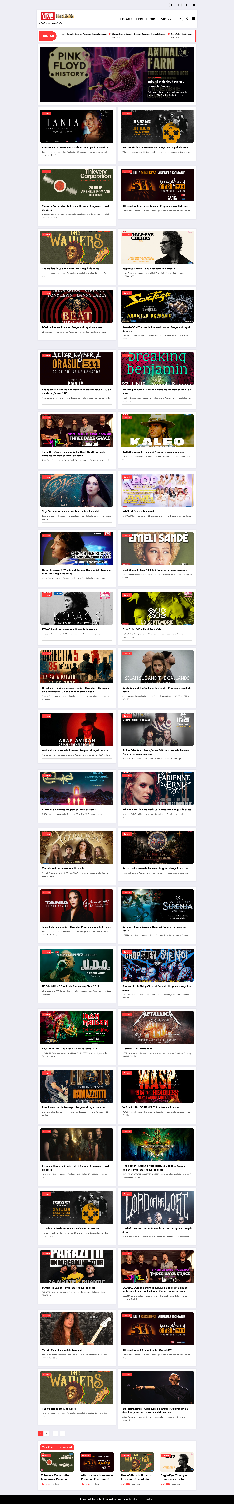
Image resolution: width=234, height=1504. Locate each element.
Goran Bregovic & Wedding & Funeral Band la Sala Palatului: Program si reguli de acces (76, 571)
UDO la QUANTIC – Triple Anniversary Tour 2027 (70, 986)
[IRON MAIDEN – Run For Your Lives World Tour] (76, 1027)
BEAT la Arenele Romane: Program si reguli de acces (133, 34)
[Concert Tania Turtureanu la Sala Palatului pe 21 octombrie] (76, 126)
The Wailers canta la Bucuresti (59, 1409)
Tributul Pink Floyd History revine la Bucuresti (166, 83)
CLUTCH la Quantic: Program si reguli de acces (69, 809)
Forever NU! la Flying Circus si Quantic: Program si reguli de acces (156, 988)
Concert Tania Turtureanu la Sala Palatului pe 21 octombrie (75, 147)
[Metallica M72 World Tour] (157, 1027)
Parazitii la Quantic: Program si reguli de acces (68, 1287)
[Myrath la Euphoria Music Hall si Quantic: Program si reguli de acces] (76, 1144)
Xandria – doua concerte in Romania (63, 868)
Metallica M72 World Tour (137, 1048)
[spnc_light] (187, 18)
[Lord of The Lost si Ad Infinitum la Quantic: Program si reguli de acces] (157, 1207)
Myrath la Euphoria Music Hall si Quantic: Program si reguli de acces (75, 1167)
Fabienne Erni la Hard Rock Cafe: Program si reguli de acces (156, 809)
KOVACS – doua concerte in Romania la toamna (69, 629)
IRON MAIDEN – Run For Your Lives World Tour (69, 1048)
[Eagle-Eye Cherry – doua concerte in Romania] (157, 247)
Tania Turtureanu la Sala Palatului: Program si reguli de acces (76, 927)
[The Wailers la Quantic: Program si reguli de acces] (76, 247)
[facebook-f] (171, 5)
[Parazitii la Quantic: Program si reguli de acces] (76, 1266)
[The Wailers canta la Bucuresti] (76, 1387)
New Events (126, 18)
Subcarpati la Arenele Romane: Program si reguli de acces (155, 868)
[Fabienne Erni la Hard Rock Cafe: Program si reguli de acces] (157, 788)
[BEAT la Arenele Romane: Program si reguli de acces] (76, 306)
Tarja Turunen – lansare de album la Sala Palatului (70, 511)
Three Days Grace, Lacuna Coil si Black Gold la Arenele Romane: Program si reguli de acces (73, 453)
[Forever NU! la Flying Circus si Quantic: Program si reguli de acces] (157, 964)
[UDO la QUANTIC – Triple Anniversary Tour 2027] (76, 964)
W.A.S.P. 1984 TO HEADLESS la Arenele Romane (150, 1107)
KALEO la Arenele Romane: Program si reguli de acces (153, 452)
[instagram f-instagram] (179, 5)
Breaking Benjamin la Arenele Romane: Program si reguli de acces (156, 391)
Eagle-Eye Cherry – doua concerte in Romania (83, 34)
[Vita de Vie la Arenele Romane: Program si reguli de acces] (157, 126)
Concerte (151, 77)
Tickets (139, 18)
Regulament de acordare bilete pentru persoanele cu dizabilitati (109, 1498)
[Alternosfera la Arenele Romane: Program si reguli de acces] (157, 184)
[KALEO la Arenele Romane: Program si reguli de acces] (157, 430)
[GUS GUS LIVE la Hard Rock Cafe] (157, 607)
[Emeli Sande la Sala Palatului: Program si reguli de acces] (157, 548)
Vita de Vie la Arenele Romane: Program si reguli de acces (155, 147)
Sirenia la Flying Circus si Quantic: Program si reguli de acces (154, 928)
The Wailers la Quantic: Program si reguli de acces (70, 268)
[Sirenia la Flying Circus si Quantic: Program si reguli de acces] (157, 905)
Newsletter (151, 18)
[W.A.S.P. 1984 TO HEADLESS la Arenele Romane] (157, 1086)
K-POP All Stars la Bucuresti (138, 511)
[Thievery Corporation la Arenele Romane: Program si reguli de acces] (76, 184)
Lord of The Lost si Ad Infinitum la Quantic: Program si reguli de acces (157, 1230)
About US (166, 18)
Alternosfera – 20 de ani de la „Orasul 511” (147, 1350)
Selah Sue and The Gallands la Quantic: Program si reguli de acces (156, 689)
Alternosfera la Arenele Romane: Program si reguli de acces (156, 206)
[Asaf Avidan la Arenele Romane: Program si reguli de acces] (76, 729)
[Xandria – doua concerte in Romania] (76, 846)
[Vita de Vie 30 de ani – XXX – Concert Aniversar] (76, 1207)
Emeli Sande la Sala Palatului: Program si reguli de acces (154, 570)
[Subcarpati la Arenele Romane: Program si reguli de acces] (157, 846)
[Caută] (180, 18)
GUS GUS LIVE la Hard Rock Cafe (141, 629)
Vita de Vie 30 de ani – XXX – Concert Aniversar (70, 1228)
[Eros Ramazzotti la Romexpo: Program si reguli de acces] (76, 1086)
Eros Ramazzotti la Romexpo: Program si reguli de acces (74, 1107)
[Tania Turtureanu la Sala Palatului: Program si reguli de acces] (76, 905)
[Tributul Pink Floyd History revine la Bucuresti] (117, 74)
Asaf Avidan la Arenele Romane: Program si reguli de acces (76, 750)
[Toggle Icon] (193, 19)
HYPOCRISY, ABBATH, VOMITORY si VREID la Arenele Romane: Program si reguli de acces (153, 1167)
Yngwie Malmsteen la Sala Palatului (62, 1350)
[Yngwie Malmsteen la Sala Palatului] (76, 1328)
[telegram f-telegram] (186, 5)
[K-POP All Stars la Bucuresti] (157, 489)
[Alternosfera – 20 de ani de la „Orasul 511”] (157, 1328)
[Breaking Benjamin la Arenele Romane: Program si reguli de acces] (157, 368)
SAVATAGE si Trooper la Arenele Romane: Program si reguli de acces (156, 329)
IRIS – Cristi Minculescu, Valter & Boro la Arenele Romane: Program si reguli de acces (156, 752)
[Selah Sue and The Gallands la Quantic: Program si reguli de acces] (157, 666)
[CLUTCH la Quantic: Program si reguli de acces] (76, 788)
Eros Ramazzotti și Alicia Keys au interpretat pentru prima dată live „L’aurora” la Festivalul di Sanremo (155, 1410)
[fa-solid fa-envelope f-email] (194, 5)
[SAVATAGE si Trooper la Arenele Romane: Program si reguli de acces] (157, 306)
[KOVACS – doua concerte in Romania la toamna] (76, 607)
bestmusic (56, 1484)
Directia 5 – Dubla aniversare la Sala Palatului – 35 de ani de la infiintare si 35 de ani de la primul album (75, 689)
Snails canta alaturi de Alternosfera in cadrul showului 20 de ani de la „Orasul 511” (76, 391)
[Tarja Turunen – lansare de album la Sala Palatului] (76, 489)
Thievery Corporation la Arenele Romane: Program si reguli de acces (75, 208)
